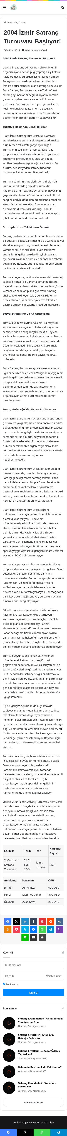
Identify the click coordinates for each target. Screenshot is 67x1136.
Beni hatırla (11, 984)
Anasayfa (11, 22)
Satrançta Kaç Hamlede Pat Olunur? (40, 1067)
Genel (22, 22)
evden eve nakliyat (43, 1122)
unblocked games (23, 1122)
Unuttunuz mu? (53, 975)
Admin (23, 1026)
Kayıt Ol (33, 992)
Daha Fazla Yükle (33, 1102)
